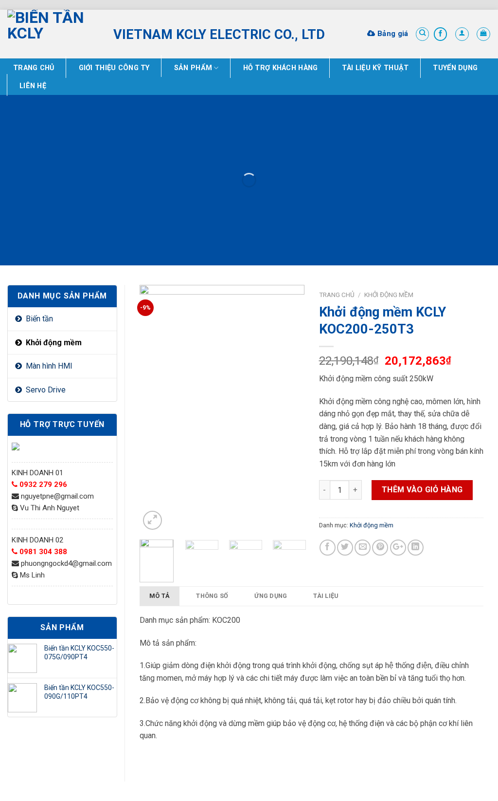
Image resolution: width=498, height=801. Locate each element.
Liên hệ (32, 86)
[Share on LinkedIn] (416, 548)
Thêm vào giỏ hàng (422, 489)
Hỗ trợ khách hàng (280, 68)
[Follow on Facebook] (440, 34)
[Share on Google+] (398, 548)
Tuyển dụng (455, 68)
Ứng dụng (270, 595)
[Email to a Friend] (363, 548)
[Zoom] (152, 520)
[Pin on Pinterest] (380, 548)
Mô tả (159, 595)
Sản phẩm (193, 68)
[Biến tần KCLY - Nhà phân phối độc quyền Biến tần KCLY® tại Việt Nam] (53, 34)
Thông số (212, 595)
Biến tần (39, 318)
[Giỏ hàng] (483, 34)
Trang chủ (33, 68)
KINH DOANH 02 (37, 540)
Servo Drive (46, 389)
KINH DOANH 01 (37, 472)
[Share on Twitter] (345, 548)
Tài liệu (325, 595)
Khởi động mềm (54, 342)
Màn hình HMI (49, 366)
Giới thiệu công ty (114, 68)
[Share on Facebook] (328, 548)
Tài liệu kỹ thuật (375, 68)
